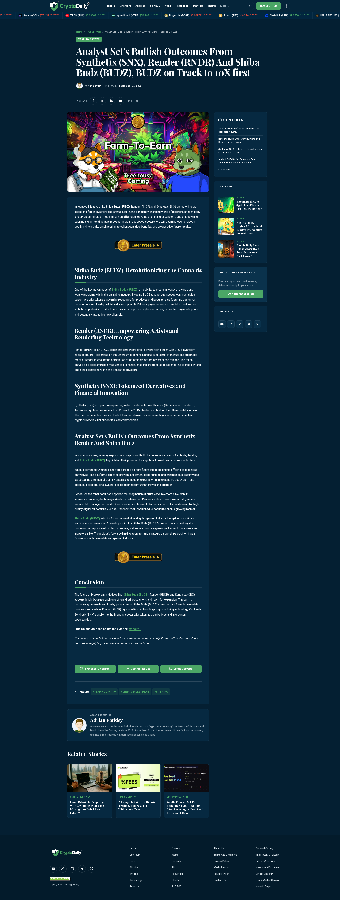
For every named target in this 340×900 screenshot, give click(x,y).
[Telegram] (248, 324)
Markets (198, 5)
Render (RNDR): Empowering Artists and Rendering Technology (239, 140)
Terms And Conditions (225, 854)
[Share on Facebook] (93, 101)
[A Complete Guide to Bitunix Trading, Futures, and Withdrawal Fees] (138, 778)
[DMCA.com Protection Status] (60, 879)
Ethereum (125, 5)
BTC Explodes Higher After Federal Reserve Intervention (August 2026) (249, 228)
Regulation (182, 5)
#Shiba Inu (161, 691)
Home (79, 32)
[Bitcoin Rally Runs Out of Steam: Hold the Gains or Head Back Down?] (226, 249)
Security (176, 861)
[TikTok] (231, 324)
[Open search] (250, 6)
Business (135, 886)
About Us (219, 848)
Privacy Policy (221, 861)
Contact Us (220, 880)
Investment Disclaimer (268, 867)
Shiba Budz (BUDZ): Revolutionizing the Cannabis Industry (238, 130)
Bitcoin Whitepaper (266, 861)
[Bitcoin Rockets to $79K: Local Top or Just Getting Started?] (226, 205)
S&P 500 (155, 5)
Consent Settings (265, 848)
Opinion (176, 848)
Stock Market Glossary (268, 880)
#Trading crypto (104, 691)
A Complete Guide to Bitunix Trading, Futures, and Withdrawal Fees (136, 805)
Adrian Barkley (106, 720)
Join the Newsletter (241, 294)
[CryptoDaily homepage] (70, 6)
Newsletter (268, 6)
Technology (136, 880)
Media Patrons (222, 867)
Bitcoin (110, 5)
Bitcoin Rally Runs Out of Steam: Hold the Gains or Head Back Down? (247, 251)
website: (135, 629)
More (223, 5)
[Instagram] (239, 324)
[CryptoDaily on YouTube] (120, 101)
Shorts (212, 5)
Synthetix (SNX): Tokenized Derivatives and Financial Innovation (240, 151)
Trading (134, 873)
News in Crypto (264, 886)
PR (173, 867)
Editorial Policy (222, 873)
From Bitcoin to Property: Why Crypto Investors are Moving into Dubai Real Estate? (87, 807)
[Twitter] (257, 324)
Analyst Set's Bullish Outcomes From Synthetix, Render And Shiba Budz (237, 161)
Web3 (168, 5)
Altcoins (140, 5)
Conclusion (224, 169)
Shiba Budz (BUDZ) (124, 289)
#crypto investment (135, 691)
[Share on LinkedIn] (111, 101)
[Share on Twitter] (102, 101)
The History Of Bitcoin (267, 854)
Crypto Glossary (264, 873)
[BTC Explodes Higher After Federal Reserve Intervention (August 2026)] (226, 226)
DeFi (132, 861)
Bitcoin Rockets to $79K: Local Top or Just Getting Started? (249, 205)
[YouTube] (222, 324)
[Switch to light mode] (286, 6)
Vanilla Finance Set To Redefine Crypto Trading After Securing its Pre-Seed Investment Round (185, 807)
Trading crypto (93, 32)
